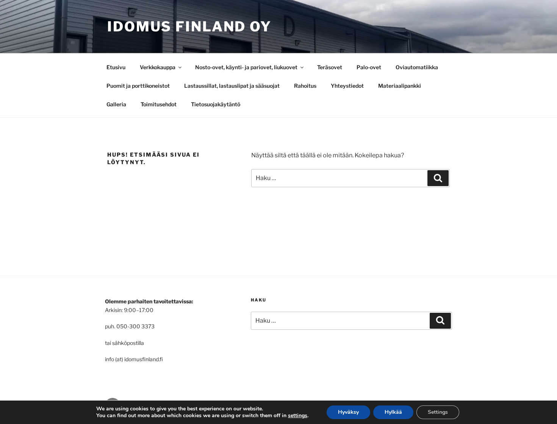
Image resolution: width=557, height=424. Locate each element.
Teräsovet (329, 67)
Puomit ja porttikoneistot (138, 85)
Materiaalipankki (399, 85)
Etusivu (115, 67)
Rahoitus (305, 85)
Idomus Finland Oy (189, 26)
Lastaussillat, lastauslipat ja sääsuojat (232, 85)
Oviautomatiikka (417, 67)
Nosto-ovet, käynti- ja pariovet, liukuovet (246, 67)
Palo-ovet (369, 67)
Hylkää (393, 412)
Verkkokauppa (157, 67)
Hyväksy (348, 412)
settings (297, 415)
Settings (438, 412)
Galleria (116, 104)
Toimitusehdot (159, 104)
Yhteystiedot (347, 85)
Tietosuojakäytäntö (215, 104)
